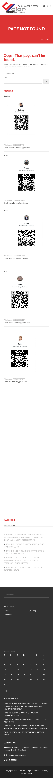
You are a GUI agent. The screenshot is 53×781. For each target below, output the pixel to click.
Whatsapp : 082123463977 (14, 200)
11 (11, 669)
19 (18, 674)
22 (37, 674)
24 (5, 680)
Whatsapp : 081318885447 (14, 320)
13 (24, 669)
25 (11, 680)
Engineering (32, 611)
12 (18, 669)
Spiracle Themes (26, 773)
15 (37, 669)
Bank (7, 611)
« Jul (5, 691)
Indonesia (8, 615)
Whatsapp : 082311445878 (14, 256)
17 (5, 674)
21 (31, 674)
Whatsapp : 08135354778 (14, 145)
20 (24, 674)
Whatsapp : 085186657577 (14, 379)
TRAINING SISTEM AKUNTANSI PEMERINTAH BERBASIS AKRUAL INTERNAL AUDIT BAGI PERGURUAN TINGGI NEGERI (23, 560)
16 (44, 669)
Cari (5, 77)
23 (44, 674)
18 (11, 674)
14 (31, 669)
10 (5, 669)
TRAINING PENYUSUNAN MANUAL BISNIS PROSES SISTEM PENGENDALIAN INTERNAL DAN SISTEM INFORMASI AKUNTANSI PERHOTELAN (25, 537)
